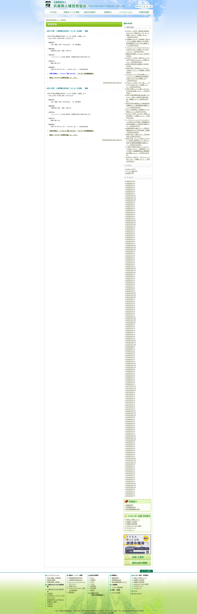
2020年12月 (130, 318)
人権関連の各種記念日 (75, 580)
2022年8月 (129, 276)
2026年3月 (129, 189)
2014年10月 (130, 463)
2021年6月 (129, 305)
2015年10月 (130, 440)
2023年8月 (129, 253)
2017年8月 (129, 394)
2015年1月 (129, 456)
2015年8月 (129, 444)
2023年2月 (129, 264)
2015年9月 (129, 442)
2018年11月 (130, 365)
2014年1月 (129, 481)
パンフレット (130, 530)
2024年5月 (129, 235)
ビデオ (92, 582)
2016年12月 (130, 411)
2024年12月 (130, 220)
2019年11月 (130, 342)
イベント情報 (130, 171)
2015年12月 (130, 436)
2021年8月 (129, 301)
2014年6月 (129, 471)
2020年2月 (129, 336)
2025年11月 (130, 198)
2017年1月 (129, 409)
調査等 (92, 590)
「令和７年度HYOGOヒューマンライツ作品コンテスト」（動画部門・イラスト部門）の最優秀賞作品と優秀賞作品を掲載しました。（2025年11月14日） (137, 151)
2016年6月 (129, 423)
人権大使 (50, 604)
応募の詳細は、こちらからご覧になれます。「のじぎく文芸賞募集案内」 (72, 131)
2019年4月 (129, 357)
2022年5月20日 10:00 (109, 140)
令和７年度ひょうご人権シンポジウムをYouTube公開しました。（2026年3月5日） (137, 91)
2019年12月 (130, 340)
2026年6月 (129, 183)
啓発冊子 (93, 580)
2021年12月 (130, 293)
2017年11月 (130, 388)
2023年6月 (129, 258)
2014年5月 (129, 473)
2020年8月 (129, 326)
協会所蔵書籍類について (119, 582)
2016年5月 (129, 425)
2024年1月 (129, 243)
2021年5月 (129, 307)
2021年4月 (129, 309)
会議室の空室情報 (131, 524)
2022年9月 (129, 274)
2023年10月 (130, 249)
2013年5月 (129, 494)
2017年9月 (129, 392)
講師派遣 (71, 592)
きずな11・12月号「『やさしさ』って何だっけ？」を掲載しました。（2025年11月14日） (138, 159)
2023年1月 (129, 266)
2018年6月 (129, 376)
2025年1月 (129, 218)
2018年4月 (129, 380)
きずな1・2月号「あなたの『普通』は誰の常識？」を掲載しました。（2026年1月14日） (138, 116)
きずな (92, 578)
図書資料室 (129, 505)
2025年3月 (129, 214)
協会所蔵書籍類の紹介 (133, 509)
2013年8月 (129, 489)
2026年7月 (129, 181)
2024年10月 (130, 225)
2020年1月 (129, 338)
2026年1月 (129, 193)
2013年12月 (130, 483)
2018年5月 (129, 378)
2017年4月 (129, 402)
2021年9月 (129, 299)
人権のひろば (94, 593)
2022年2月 (129, 289)
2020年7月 (129, 328)
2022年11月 (130, 270)
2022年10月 (130, 272)
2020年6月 (129, 330)
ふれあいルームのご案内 (133, 526)
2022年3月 (129, 287)
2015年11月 (130, 438)
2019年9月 (129, 347)
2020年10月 (130, 322)
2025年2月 (129, 216)
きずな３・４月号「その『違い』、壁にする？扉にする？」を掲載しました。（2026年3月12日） (137, 85)
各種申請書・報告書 (53, 582)
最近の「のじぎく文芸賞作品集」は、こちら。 (63, 77)
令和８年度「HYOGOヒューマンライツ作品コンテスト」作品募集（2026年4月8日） (138, 70)
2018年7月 (129, 374)
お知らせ (119, 82)
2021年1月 (129, 316)
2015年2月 (129, 454)
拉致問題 (93, 586)
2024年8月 (129, 229)
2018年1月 (129, 384)
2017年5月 (129, 400)
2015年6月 (129, 446)
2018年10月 (130, 367)
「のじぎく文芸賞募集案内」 (86, 73)
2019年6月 (129, 353)
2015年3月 (129, 452)
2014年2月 (129, 479)
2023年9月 (129, 251)
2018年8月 (129, 371)
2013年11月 (130, 485)
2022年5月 (129, 282)
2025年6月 (129, 208)
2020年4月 (129, 334)
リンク (135, 591)
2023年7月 (129, 256)
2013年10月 (130, 487)
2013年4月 (129, 496)
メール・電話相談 (117, 587)
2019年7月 (129, 351)
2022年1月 (129, 291)
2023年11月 (130, 247)
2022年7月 (129, 278)
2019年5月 (129, 355)
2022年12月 (130, 268)
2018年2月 (129, 382)
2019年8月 (129, 349)
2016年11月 (130, 413)
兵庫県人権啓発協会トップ (53, 20)
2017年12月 (130, 386)
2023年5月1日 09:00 (109, 82)
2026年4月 (129, 187)
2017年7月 (129, 396)
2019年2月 (129, 359)
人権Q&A (50, 606)
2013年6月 (129, 492)
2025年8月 (129, 204)
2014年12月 (130, 458)
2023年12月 (130, 245)
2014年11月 (130, 460)
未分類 (128, 173)
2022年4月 (129, 284)
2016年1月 (129, 434)
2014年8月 (129, 467)
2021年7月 (129, 303)
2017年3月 (129, 405)
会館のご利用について (133, 519)
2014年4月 (129, 475)
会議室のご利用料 (131, 522)
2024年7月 (129, 231)
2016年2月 (129, 431)
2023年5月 (129, 260)
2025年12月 (130, 196)
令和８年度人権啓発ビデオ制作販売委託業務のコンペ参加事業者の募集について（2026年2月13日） (137, 105)
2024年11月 (130, 222)
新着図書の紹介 (131, 507)
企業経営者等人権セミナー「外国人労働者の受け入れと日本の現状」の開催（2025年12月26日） (137, 130)
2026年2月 (129, 191)
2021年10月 (130, 297)
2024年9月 (129, 227)
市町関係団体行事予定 (75, 578)
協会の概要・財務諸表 (54, 578)
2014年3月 (129, 477)
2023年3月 (129, 262)
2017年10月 (130, 390)
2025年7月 (129, 206)
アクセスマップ (131, 528)
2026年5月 (129, 185)
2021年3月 (129, 311)
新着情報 (63, 20)
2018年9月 (129, 369)
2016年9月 (129, 417)
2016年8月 (129, 419)
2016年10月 (130, 415)
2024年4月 (129, 237)
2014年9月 (129, 465)
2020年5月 (129, 332)
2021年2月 (129, 313)
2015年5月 (129, 448)
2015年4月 (129, 450)
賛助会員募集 (51, 580)
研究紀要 (93, 588)
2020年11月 (130, 320)
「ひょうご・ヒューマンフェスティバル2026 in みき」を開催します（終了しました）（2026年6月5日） (137, 49)
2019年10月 (130, 345)
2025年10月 (130, 200)
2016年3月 (129, 429)
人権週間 (50, 593)
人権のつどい (73, 586)
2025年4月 (129, 212)
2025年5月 (129, 210)
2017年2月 (129, 407)
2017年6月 (129, 398)
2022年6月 (129, 280)
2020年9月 (129, 324)
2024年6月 (129, 233)
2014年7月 (129, 469)
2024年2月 (129, 241)
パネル (92, 584)
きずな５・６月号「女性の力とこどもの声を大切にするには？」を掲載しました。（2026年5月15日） (137, 60)
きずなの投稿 (116, 592)
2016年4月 (129, 427)
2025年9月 (129, 202)
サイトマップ (137, 593)
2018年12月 (130, 363)
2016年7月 (129, 421)
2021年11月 (130, 295)
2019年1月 (129, 361)
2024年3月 (129, 239)
